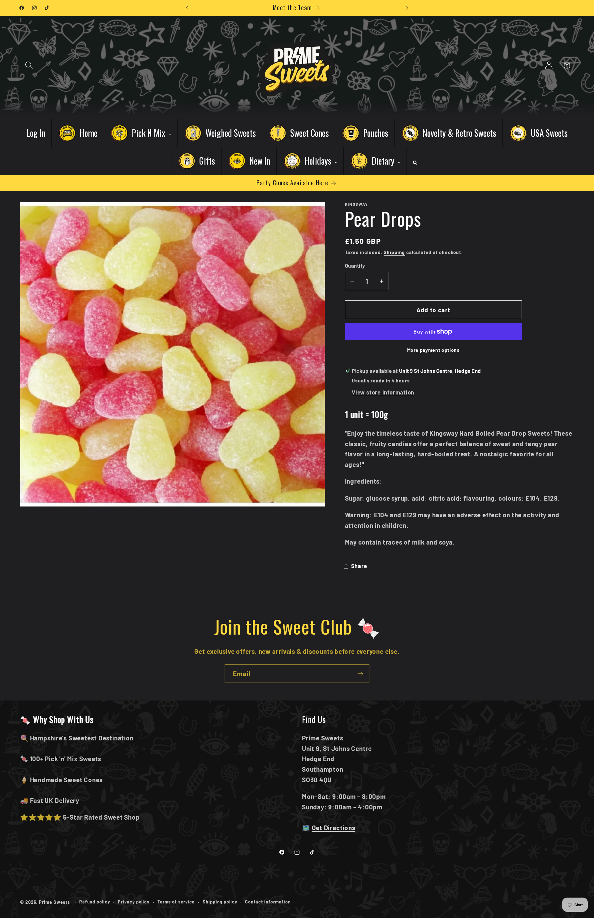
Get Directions (333, 827)
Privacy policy (133, 901)
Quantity (355, 265)
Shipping (394, 252)
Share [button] (359, 565)
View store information (383, 392)
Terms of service (176, 901)
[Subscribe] (360, 673)
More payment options (433, 350)
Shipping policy (220, 901)
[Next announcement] (407, 7)
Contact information (268, 901)
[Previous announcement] (187, 7)
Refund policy (94, 901)
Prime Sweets (55, 902)
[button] (29, 65)
